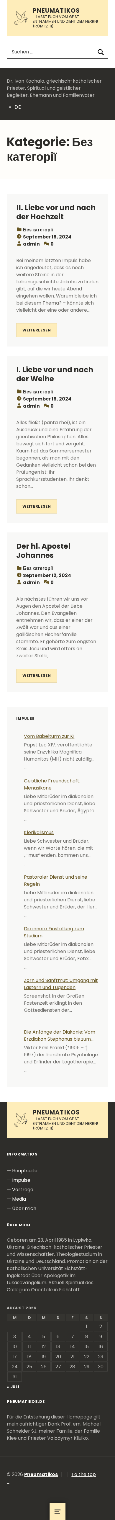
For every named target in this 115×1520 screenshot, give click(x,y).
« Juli (13, 1386)
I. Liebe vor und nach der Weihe (54, 374)
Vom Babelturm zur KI (49, 736)
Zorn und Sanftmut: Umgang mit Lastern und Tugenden (61, 984)
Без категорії (38, 229)
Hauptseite (24, 1170)
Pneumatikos (56, 10)
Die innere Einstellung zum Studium (54, 932)
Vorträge (22, 1189)
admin (31, 244)
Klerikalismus (39, 832)
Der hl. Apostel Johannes (43, 550)
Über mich (24, 1208)
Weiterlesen (36, 330)
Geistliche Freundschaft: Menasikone (52, 784)
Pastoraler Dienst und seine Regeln (55, 881)
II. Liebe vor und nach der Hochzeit (56, 212)
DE (17, 107)
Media (19, 1199)
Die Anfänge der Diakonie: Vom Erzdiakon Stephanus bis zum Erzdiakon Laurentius (59, 1036)
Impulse (21, 1180)
